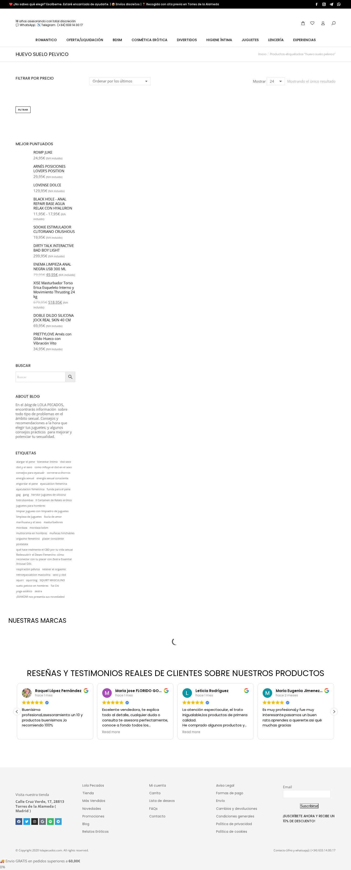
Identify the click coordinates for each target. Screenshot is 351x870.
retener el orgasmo (54, 569)
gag (18, 494)
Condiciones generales (235, 816)
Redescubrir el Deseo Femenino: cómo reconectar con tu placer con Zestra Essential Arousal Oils (44, 559)
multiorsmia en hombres (31, 533)
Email (287, 786)
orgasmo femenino (28, 538)
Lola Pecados (93, 785)
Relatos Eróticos (95, 831)
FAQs (153, 808)
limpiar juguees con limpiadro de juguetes (42, 511)
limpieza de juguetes (29, 516)
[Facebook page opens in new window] (317, 4)
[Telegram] (58, 821)
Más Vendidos (93, 800)
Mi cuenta (157, 785)
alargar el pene (25, 461)
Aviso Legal (225, 785)
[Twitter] (26, 821)
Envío (220, 800)
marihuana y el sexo (28, 522)
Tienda (88, 793)
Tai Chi (55, 585)
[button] (96, 143)
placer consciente (53, 538)
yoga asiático (24, 591)
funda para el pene (58, 489)
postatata (22, 544)
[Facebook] (19, 821)
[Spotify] (50, 821)
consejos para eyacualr (30, 472)
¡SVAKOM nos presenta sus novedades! (40, 596)
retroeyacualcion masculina (33, 574)
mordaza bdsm (39, 527)
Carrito (155, 793)
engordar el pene (27, 483)
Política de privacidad (234, 824)
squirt (20, 580)
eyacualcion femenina (53, 483)
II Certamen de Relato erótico (54, 500)
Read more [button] (111, 732)
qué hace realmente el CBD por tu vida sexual (44, 549)
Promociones (93, 816)
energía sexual (25, 478)
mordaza (21, 527)
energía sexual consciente (52, 478)
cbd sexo (65, 461)
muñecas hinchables (61, 533)
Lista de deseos (162, 800)
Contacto (157, 816)
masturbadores (53, 522)
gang (26, 494)
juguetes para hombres (30, 505)
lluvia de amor (53, 516)
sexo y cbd (59, 574)
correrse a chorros (58, 472)
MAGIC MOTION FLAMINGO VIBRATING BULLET (117, 157)
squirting (31, 580)
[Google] (42, 821)
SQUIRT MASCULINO (52, 580)
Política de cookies (231, 831)
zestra (38, 591)
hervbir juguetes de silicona (48, 494)
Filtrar (23, 110)
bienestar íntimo (47, 461)
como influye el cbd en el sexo (53, 467)
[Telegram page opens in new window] (331, 4)
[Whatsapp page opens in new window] (339, 4)
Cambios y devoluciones (236, 808)
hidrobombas (24, 500)
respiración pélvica (28, 569)
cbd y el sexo (24, 467)
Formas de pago (229, 793)
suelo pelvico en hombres (32, 585)
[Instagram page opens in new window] (324, 4)
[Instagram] (34, 821)
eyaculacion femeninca (30, 489)
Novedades (91, 808)
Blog (85, 824)
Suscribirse (309, 806)
